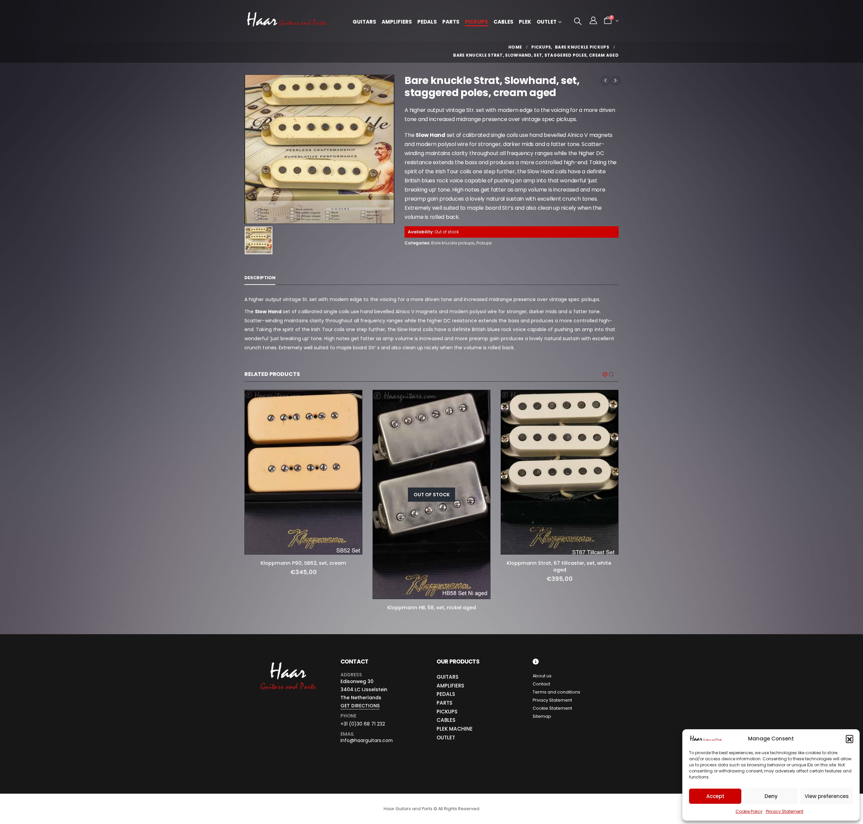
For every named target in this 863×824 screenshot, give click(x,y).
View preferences (827, 796)
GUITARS (447, 676)
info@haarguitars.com (366, 740)
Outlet (547, 21)
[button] (849, 738)
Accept (715, 796)
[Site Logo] (286, 20)
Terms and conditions (556, 692)
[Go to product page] (303, 472)
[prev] (605, 80)
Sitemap (542, 716)
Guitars (364, 21)
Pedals (427, 21)
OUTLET (446, 737)
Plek (525, 21)
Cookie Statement (552, 708)
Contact (541, 684)
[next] (615, 80)
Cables (503, 21)
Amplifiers (397, 21)
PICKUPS (447, 711)
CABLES (446, 720)
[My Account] (593, 21)
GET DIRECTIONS (360, 705)
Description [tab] (259, 277)
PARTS (444, 702)
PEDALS (446, 694)
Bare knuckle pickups (452, 243)
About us (542, 676)
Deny (771, 796)
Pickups (476, 21)
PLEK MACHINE (455, 728)
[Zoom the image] (287, 662)
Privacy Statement (784, 811)
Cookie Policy (749, 811)
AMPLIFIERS (450, 685)
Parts (450, 21)
